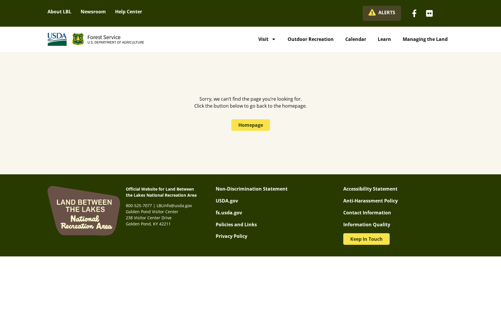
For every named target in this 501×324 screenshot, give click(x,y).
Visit (263, 39)
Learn (384, 39)
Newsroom (93, 11)
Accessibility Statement (370, 189)
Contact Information (367, 212)
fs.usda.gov (229, 212)
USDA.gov (227, 201)
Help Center (128, 11)
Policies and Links (236, 224)
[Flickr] (429, 13)
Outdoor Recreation (311, 39)
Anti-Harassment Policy (370, 201)
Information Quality (366, 224)
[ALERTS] (372, 12)
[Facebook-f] (414, 13)
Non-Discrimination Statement (252, 189)
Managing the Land (425, 39)
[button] (366, 239)
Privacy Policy (231, 236)
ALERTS (386, 12)
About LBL (59, 11)
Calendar (355, 39)
